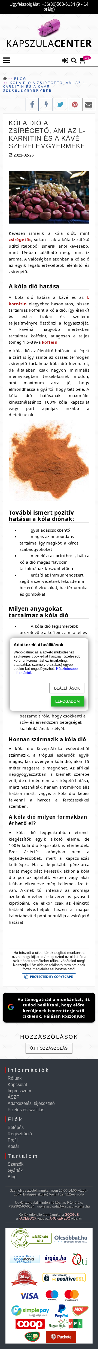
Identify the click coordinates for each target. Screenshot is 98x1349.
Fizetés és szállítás (26, 1109)
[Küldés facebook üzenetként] (46, 104)
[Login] (65, 61)
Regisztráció (20, 1133)
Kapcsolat (17, 1084)
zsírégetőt (20, 239)
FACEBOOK (27, 1218)
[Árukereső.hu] (31, 1247)
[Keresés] (74, 60)
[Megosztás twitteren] (60, 104)
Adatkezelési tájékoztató (31, 1103)
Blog (12, 1176)
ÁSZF (13, 1097)
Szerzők (15, 1164)
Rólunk (15, 1078)
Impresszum (19, 1091)
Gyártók (15, 1170)
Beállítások (67, 688)
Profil (13, 1140)
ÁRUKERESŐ (60, 1218)
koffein (50, 342)
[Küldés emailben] (88, 104)
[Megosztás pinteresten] (74, 104)
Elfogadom (67, 701)
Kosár (13, 1146)
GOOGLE (72, 1215)
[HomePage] (49, 33)
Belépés (16, 1127)
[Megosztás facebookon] (32, 104)
